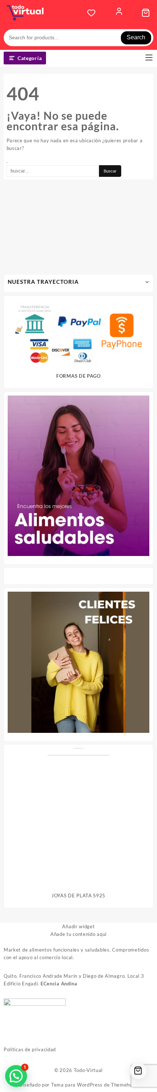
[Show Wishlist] (93, 12)
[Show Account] (119, 13)
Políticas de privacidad (30, 1049)
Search (136, 37)
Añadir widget (78, 926)
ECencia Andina (59, 983)
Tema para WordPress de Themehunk (94, 1085)
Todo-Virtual (88, 1070)
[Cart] (145, 12)
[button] (16, 1076)
